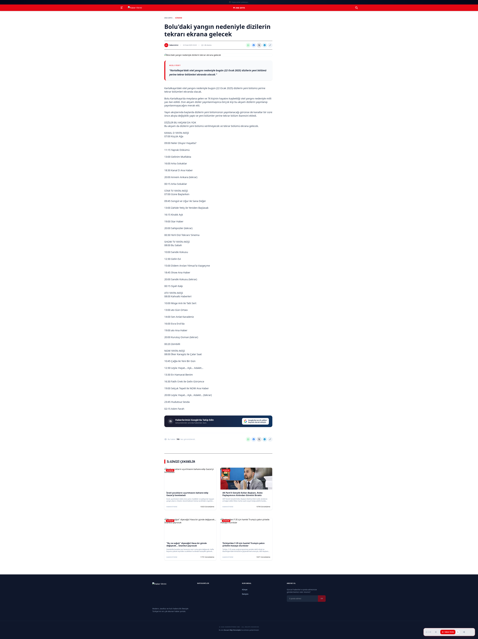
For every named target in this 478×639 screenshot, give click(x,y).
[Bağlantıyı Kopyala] (270, 45)
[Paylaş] (464, 632)
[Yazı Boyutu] (436, 632)
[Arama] (356, 8)
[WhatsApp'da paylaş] (248, 45)
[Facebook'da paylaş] (253, 45)
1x (457, 632)
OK (322, 598)
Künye (244, 589)
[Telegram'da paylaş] (264, 45)
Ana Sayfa (240, 8)
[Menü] (122, 7)
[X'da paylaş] (259, 45)
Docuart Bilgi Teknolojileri (232, 630)
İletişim (245, 594)
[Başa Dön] (470, 632)
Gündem (178, 18)
